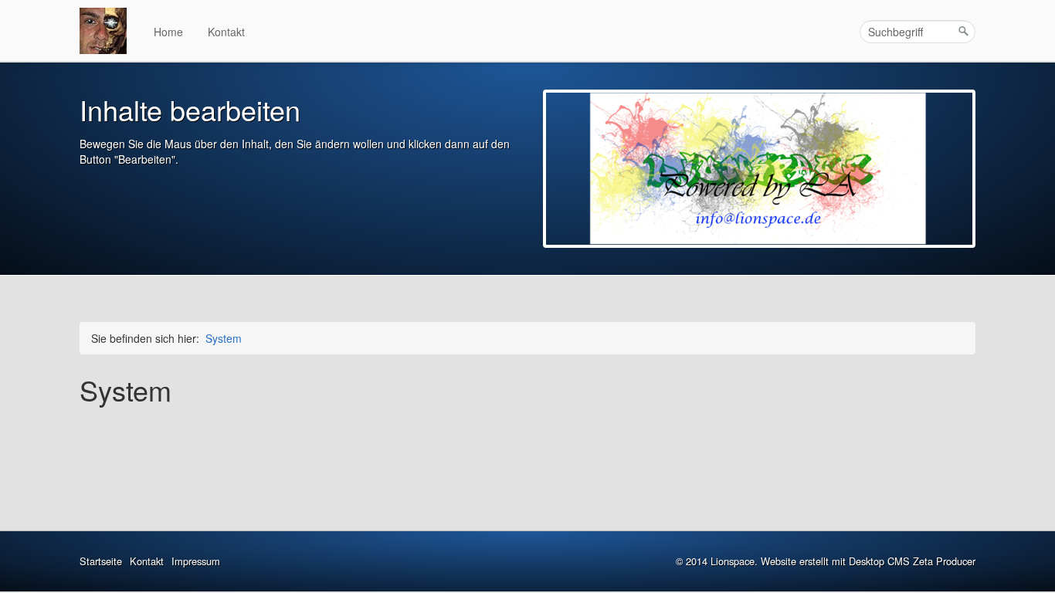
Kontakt (226, 31)
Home (168, 31)
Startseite (101, 561)
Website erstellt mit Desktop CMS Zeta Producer (868, 561)
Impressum (195, 561)
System (223, 338)
